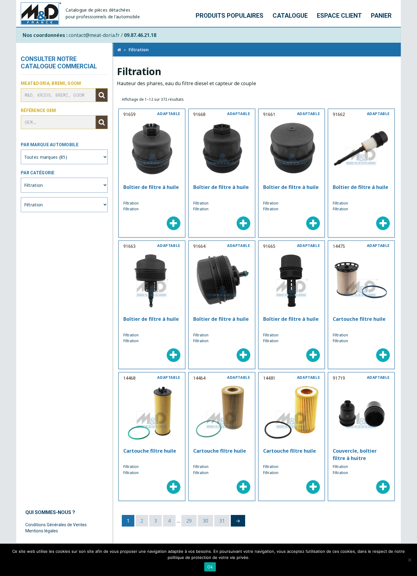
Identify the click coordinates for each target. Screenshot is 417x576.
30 (205, 520)
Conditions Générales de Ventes (56, 524)
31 (222, 520)
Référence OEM (38, 110)
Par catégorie (38, 172)
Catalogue (290, 15)
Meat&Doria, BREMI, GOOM (51, 83)
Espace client (339, 15)
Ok (210, 566)
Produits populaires (229, 15)
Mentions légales (41, 530)
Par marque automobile (49, 144)
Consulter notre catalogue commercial (59, 62)
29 (189, 520)
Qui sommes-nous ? (50, 512)
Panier (381, 15)
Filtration (139, 50)
